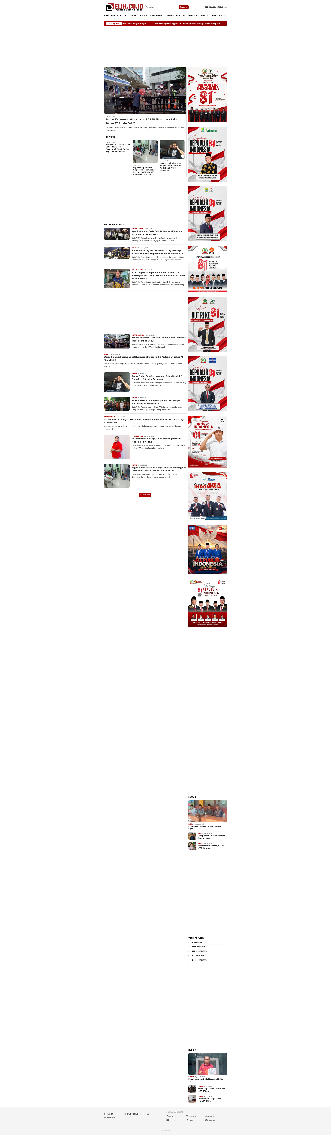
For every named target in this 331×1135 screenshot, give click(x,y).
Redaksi (147, 1114)
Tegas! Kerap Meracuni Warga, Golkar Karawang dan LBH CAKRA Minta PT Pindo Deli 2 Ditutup (144, 171)
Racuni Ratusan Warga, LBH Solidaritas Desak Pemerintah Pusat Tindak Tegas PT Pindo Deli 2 (118, 148)
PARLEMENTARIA (137, 270)
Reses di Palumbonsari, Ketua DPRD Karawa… (210, 847)
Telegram (211, 1120)
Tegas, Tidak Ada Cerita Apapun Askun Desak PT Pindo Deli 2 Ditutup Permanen (170, 166)
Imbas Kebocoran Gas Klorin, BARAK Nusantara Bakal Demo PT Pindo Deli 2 (142, 121)
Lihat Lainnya (145, 495)
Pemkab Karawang (199, 951)
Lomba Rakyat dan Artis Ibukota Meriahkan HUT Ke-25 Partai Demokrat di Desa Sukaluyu (196, 23)
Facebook (172, 1116)
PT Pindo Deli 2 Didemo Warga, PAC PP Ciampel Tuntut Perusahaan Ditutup (156, 402)
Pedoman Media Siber (132, 1114)
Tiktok (191, 1120)
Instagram (211, 1116)
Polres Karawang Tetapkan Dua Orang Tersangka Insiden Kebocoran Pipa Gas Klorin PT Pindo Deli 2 (157, 252)
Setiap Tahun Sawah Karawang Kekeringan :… (211, 837)
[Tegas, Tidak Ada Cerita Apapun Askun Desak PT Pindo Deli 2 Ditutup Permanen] (172, 149)
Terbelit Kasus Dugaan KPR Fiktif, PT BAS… (209, 1099)
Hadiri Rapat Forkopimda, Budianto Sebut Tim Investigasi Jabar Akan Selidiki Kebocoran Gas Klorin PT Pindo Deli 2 (159, 275)
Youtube (172, 1120)
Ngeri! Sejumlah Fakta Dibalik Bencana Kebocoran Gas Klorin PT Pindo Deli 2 (157, 233)
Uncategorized (109, 417)
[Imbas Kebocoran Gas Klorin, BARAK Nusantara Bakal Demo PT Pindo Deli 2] (145, 90)
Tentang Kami (109, 1118)
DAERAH (134, 229)
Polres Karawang (199, 960)
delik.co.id (197, 942)
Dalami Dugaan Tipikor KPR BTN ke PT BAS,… (211, 1090)
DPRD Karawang (199, 955)
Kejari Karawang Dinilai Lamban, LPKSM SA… (205, 1080)
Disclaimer (108, 1114)
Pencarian (184, 7)
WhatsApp (192, 1116)
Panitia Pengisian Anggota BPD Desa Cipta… (204, 827)
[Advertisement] (165, 47)
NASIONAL (140, 335)
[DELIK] (124, 7)
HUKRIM (140, 229)
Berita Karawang (199, 946)
